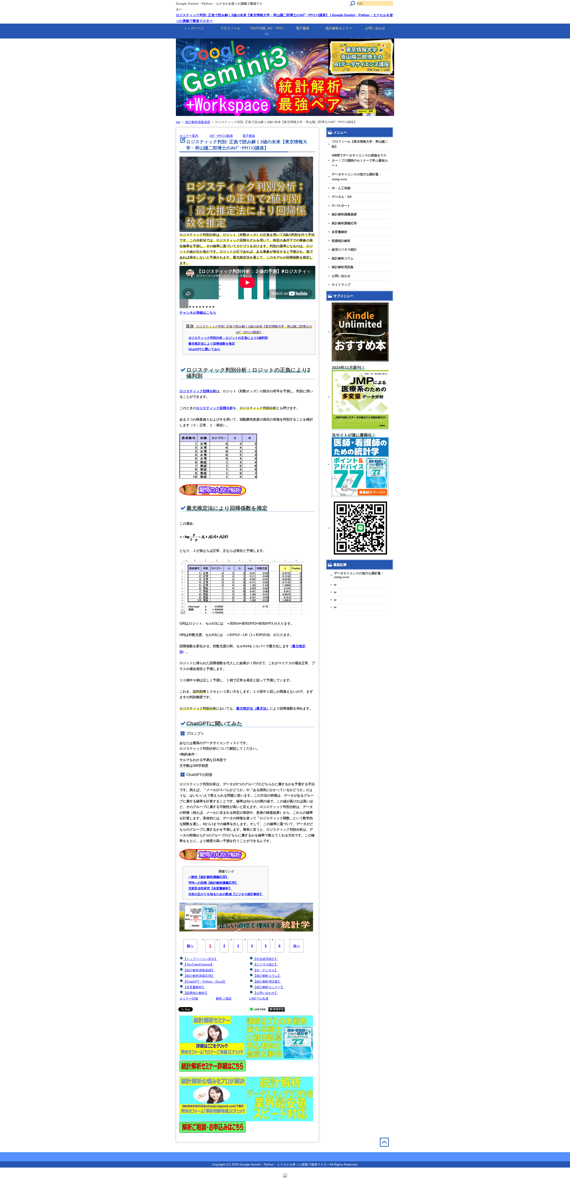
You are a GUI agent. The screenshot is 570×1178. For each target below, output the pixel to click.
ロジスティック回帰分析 (197, 391)
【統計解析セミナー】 (268, 987)
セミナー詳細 (188, 998)
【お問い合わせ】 (265, 993)
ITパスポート (341, 205)
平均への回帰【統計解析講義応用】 (213, 883)
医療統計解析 (341, 241)
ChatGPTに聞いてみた (204, 349)
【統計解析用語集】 (267, 981)
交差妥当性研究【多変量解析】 (210, 888)
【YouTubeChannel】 (198, 964)
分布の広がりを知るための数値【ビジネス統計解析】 (225, 894)
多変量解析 (339, 232)
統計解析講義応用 (344, 223)
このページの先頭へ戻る (387, 1152)
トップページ (194, 28)
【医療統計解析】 (195, 993)
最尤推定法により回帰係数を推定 (211, 343)
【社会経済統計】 (265, 959)
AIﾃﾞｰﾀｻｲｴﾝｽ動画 (221, 136)
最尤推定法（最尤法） (253, 708)
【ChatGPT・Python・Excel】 (204, 981)
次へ (296, 946)
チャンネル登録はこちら (197, 312)
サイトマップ (341, 284)
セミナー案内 (188, 136)
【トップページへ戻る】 (200, 959)
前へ (190, 946)
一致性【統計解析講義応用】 (208, 877)
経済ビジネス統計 (344, 249)
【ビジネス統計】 (265, 964)
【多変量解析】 (194, 987)
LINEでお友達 (259, 998)
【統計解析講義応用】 (198, 976)
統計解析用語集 (343, 267)
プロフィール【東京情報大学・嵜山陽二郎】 (360, 144)
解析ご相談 (224, 998)
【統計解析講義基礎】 (198, 970)
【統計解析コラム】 (267, 976)
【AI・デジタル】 (265, 970)
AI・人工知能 (341, 188)
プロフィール (230, 28)
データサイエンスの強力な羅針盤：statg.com (357, 176)
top (178, 122)
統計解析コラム (343, 258)
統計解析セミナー (339, 28)
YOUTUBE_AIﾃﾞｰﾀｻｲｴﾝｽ (266, 31)
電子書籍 (302, 28)
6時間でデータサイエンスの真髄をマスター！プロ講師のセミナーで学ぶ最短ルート (360, 160)
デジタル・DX (342, 196)
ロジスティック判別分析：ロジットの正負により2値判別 (228, 338)
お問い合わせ (375, 28)
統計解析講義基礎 (197, 122)
